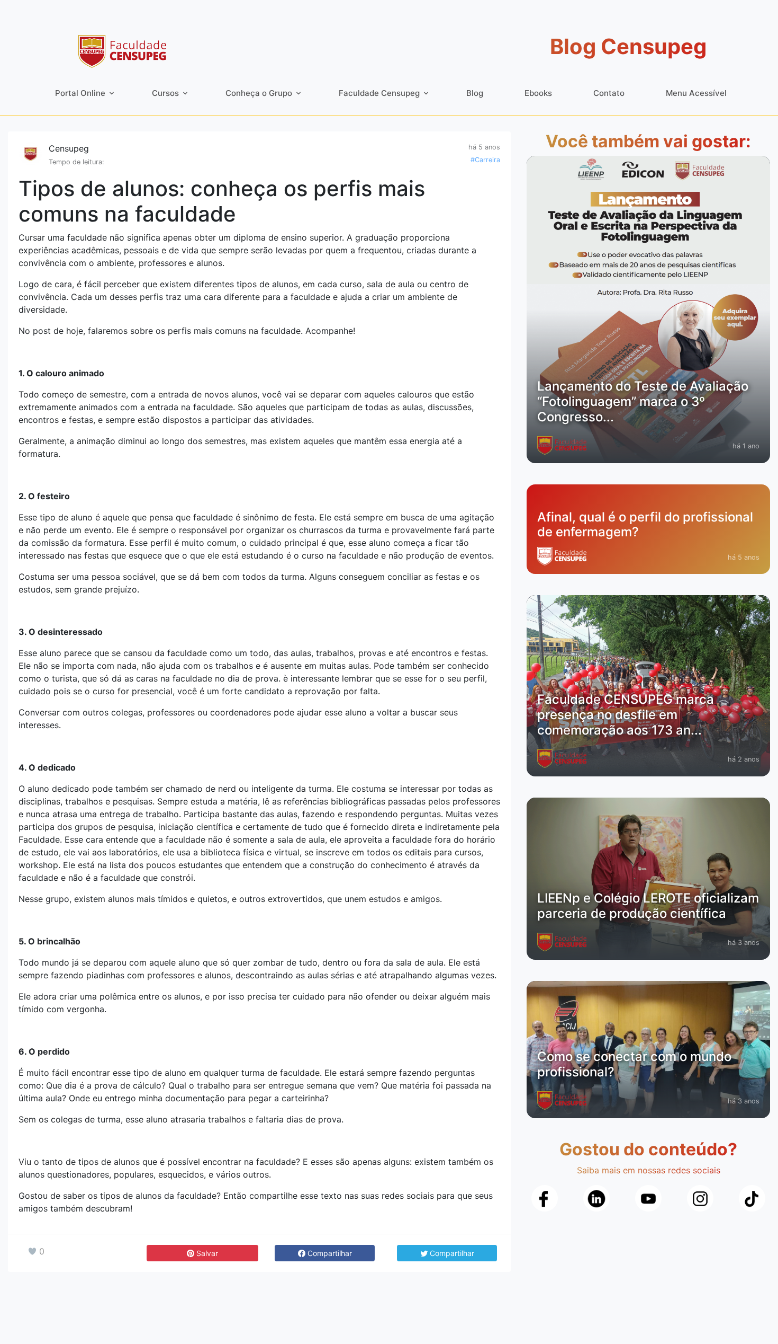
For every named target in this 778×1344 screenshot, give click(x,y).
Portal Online (80, 93)
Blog (474, 93)
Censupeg (69, 148)
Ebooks (538, 93)
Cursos (165, 93)
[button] (325, 1253)
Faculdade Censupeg (379, 93)
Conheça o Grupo (258, 93)
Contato (609, 93)
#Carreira (485, 160)
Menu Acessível (696, 93)
